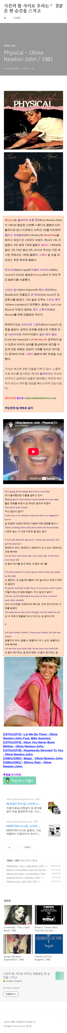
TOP (60, 1023)
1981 (17, 860)
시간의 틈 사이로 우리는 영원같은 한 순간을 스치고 (33, 6)
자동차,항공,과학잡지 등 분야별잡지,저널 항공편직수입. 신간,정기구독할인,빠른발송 (24, 809)
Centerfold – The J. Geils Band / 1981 (25, 866)
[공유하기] (13, 847)
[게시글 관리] (17, 847)
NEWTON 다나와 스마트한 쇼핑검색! (23, 826)
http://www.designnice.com (20, 799)
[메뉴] (61, 6)
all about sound (11, 987)
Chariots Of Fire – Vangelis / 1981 (23, 877)
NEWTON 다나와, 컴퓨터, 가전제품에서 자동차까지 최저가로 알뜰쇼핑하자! (23, 832)
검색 (54, 6)
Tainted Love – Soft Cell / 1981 (21, 881)
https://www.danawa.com (19, 821)
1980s (10, 860)
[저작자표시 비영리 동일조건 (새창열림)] (38, 847)
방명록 (17, 18)
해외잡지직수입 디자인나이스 (23, 804)
